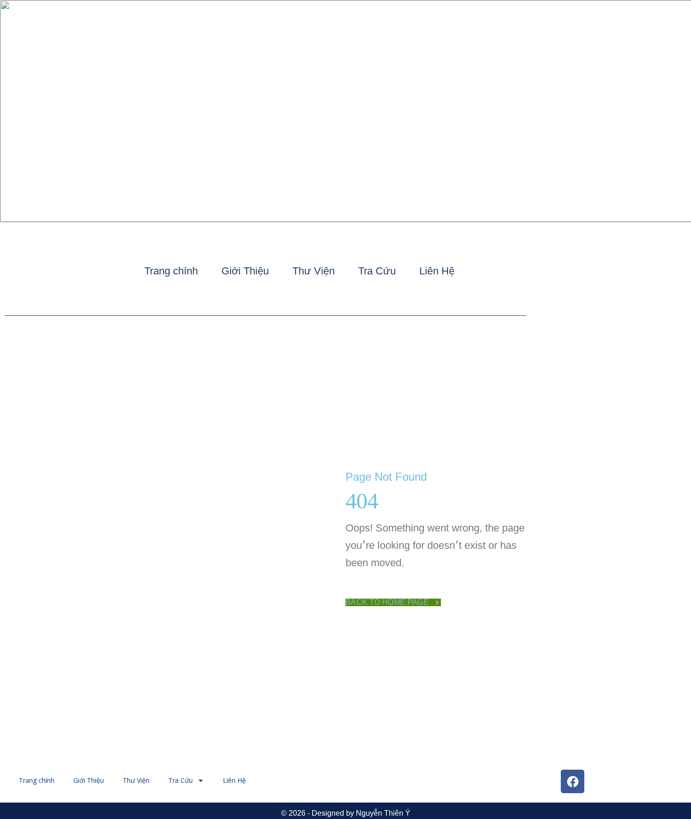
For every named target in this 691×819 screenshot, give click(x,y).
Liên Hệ (437, 271)
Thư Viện (313, 271)
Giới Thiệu (245, 271)
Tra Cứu (377, 271)
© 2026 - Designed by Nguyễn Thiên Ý (345, 813)
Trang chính (171, 271)
